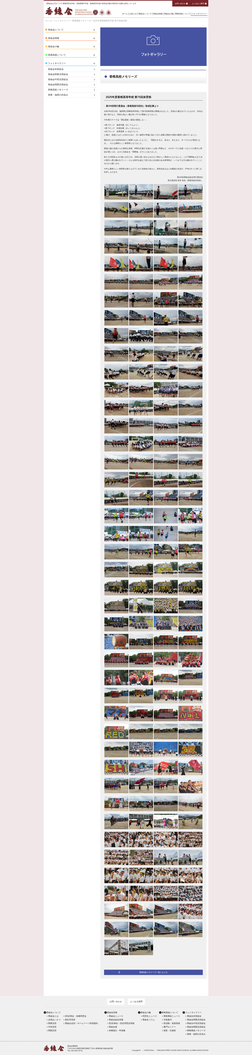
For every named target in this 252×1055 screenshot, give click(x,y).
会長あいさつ (54, 1020)
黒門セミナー (170, 1027)
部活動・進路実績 (172, 1023)
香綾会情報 (158, 14)
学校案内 (168, 1020)
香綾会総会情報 (116, 1020)
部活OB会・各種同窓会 (75, 1016)
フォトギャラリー (199, 14)
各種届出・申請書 (117, 1030)
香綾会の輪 (168, 14)
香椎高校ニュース (172, 1016)
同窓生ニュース (149, 1016)
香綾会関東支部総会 (58, 74)
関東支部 (52, 1023)
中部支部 (52, 1027)
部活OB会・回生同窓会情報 (121, 1023)
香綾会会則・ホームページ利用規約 (81, 1023)
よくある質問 (136, 1001)
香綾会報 (113, 1027)
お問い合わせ (116, 1001)
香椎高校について (182, 14)
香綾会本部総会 (56, 69)
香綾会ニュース (116, 1016)
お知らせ (133, 14)
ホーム (125, 14)
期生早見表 (70, 1020)
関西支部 (52, 1030)
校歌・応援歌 (170, 1030)
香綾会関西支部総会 (58, 84)
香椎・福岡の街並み (58, 95)
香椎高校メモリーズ (81, 21)
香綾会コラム (148, 1020)
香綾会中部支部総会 (58, 79)
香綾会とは (53, 1016)
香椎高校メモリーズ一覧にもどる (153, 972)
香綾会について (145, 14)
